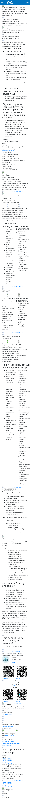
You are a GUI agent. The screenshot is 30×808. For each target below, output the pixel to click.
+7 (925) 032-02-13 (10, 736)
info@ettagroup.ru (8, 741)
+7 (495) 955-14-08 (8, 726)
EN (28, 2)
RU (26, 2)
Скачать (5, 678)
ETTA (13, 663)
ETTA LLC (14, 686)
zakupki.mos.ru (7, 714)
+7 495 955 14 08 (7, 761)
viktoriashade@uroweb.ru (10, 151)
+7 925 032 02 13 (7, 759)
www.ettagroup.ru (17, 191)
